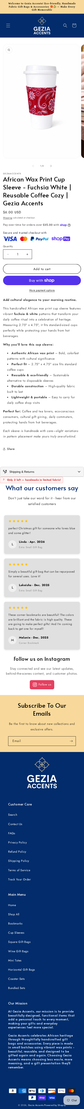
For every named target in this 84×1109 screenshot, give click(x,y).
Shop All (13, 914)
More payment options (42, 290)
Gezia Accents (36, 1105)
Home (12, 905)
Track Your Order (19, 879)
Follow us (45, 684)
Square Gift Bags (19, 942)
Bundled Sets (16, 988)
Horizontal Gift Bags (21, 970)
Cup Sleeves (16, 933)
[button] (8, 25)
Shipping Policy (18, 861)
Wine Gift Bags (18, 951)
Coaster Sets (16, 979)
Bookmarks (15, 923)
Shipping (7, 217)
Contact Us (15, 824)
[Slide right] (50, 165)
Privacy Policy (17, 842)
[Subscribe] (71, 741)
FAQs (11, 833)
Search (12, 815)
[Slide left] (33, 165)
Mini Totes (15, 960)
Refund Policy (17, 852)
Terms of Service (19, 870)
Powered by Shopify (55, 1105)
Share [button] (11, 449)
